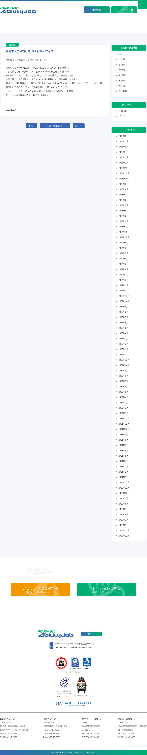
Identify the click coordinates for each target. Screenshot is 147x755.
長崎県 (121, 75)
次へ (77, 125)
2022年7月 (123, 381)
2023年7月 (123, 317)
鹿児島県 (122, 91)
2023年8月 (123, 311)
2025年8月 (123, 189)
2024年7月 (123, 253)
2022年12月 (124, 354)
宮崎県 (121, 85)
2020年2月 (123, 519)
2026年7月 (123, 141)
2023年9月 (123, 306)
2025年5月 (123, 205)
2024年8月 (123, 247)
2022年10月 (124, 365)
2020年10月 (124, 493)
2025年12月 (124, 168)
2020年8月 (123, 503)
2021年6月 (123, 450)
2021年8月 (123, 439)
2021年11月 (123, 423)
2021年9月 (123, 434)
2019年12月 (124, 530)
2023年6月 (123, 322)
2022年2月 (123, 407)
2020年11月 (123, 487)
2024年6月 (123, 258)
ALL (120, 53)
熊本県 (121, 59)
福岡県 (121, 64)
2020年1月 (123, 525)
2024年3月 (123, 274)
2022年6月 (123, 386)
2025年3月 (123, 215)
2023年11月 (123, 295)
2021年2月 (123, 471)
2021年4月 (123, 461)
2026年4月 (123, 152)
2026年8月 (123, 136)
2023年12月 (124, 290)
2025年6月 (123, 199)
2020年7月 (123, 509)
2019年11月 (123, 535)
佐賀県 (121, 69)
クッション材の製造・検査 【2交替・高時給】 (27, 94)
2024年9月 (123, 242)
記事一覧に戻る (55, 125)
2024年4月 (123, 269)
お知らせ (122, 110)
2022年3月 (123, 402)
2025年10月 (124, 178)
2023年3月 (123, 338)
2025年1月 (123, 226)
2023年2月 (123, 343)
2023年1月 (123, 349)
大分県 (121, 80)
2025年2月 (123, 221)
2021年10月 (124, 429)
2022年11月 (123, 359)
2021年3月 (123, 466)
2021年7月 (123, 445)
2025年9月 (123, 184)
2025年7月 (123, 194)
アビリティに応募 (124, 10)
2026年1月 (123, 162)
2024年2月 (123, 279)
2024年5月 (123, 263)
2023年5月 (123, 327)
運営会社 (96, 10)
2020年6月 (123, 514)
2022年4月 (123, 397)
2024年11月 (123, 237)
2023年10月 (124, 301)
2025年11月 (123, 173)
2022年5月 (123, 391)
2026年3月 (123, 157)
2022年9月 (123, 370)
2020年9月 (123, 498)
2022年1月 (123, 413)
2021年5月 (123, 455)
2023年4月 (123, 333)
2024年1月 (123, 285)
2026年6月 (123, 146)
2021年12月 (124, 418)
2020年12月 (124, 482)
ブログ (121, 116)
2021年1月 (123, 477)
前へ (33, 125)
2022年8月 (123, 375)
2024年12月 (124, 231)
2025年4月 (123, 210)
